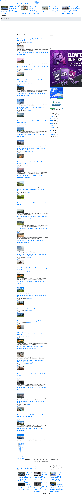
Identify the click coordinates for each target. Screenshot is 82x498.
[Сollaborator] (56, 92)
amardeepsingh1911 (29, 218)
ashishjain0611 (28, 349)
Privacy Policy (38, 492)
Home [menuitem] (36, 1)
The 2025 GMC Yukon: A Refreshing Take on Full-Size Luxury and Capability (40, 487)
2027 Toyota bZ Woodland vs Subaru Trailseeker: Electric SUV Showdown (10, 10)
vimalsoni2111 (28, 192)
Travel (18, 44)
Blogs (51, 125)
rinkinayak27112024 (29, 151)
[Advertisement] (41, 27)
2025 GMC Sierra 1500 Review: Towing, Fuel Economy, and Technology (25, 477)
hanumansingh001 (30, 418)
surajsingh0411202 (29, 377)
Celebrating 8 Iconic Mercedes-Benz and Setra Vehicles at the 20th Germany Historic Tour (71, 10)
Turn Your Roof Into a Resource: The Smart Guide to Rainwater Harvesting (51, 9)
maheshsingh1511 (28, 257)
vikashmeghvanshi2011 (30, 206)
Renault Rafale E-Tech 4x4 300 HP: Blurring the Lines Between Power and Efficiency (56, 487)
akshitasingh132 (29, 55)
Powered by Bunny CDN (21, 493)
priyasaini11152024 (29, 363)
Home (36, 467)
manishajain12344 (29, 42)
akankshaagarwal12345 (30, 96)
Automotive (53, 122)
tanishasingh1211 (28, 284)
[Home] (18, 466)
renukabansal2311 (29, 165)
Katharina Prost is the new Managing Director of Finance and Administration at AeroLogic (30, 10)
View (20, 35)
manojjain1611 (28, 243)
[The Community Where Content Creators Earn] (56, 103)
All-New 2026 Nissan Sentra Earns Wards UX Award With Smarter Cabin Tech (56, 477)
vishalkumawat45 (29, 390)
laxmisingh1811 (28, 230)
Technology (53, 118)
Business (52, 115)
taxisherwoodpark (29, 310)
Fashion (52, 132)
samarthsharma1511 (29, 336)
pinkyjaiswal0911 (29, 298)
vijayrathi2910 (28, 431)
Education (53, 127)
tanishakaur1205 (29, 83)
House (51, 123)
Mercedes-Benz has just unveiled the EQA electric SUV (41, 476)
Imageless (20, 36)
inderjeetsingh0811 (29, 322)
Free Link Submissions (24, 4)
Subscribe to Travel (20, 458)
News (51, 131)
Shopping (52, 129)
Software (52, 134)
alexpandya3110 (28, 404)
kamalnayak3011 (28, 110)
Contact (36, 468)
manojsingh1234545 (29, 69)
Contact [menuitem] (36, 3)
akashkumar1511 (28, 178)
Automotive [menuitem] (37, 2)
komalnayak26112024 (29, 137)
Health (51, 120)
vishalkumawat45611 (29, 124)
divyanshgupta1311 (29, 271)
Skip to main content (3, 0)
